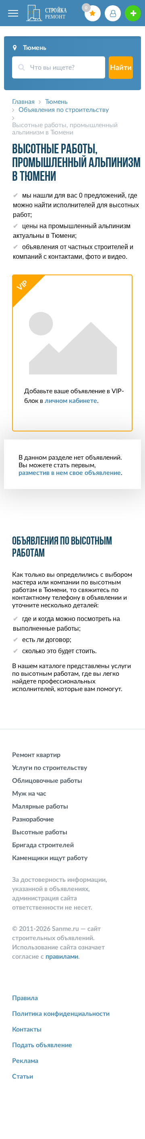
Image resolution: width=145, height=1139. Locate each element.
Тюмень (34, 48)
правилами (62, 956)
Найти (121, 68)
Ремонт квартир (36, 755)
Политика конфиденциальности (61, 1014)
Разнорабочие (33, 819)
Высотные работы (39, 832)
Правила (25, 998)
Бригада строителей (43, 845)
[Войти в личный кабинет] (113, 13)
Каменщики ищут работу (49, 858)
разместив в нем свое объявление (70, 473)
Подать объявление (42, 1045)
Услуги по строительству (49, 768)
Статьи (22, 1076)
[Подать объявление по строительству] (133, 13)
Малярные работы (40, 806)
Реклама (25, 1061)
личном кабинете (71, 401)
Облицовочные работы (47, 781)
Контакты (26, 1029)
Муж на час (29, 793)
